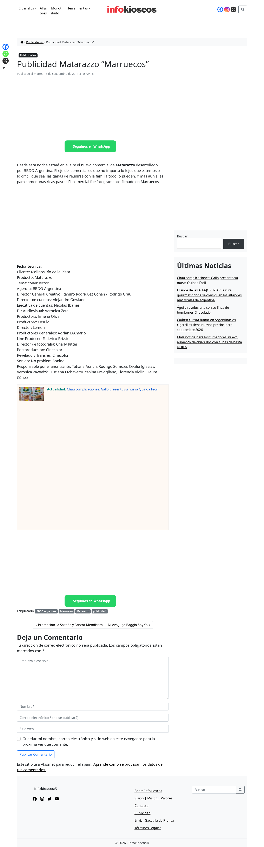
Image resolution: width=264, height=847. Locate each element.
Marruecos (66, 611)
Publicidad (142, 813)
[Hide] (3, 68)
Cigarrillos (26, 8)
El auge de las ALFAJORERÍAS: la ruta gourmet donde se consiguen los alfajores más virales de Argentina (209, 295)
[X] (233, 9)
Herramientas (77, 8)
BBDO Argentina (46, 611)
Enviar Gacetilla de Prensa (154, 820)
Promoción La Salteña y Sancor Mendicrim (70, 625)
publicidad (99, 611)
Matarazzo (83, 611)
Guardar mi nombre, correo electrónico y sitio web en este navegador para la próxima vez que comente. (88, 741)
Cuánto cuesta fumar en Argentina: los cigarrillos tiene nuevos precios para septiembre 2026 (206, 325)
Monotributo (57, 10)
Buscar (182, 236)
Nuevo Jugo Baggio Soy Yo (128, 625)
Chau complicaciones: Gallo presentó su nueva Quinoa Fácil (112, 389)
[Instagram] (227, 9)
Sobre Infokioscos (148, 791)
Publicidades (35, 42)
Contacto (141, 805)
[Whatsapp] (5, 54)
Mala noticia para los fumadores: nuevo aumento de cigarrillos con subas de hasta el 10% (209, 342)
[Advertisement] (93, 108)
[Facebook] (220, 9)
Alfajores (43, 10)
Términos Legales (147, 828)
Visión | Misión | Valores (153, 798)
